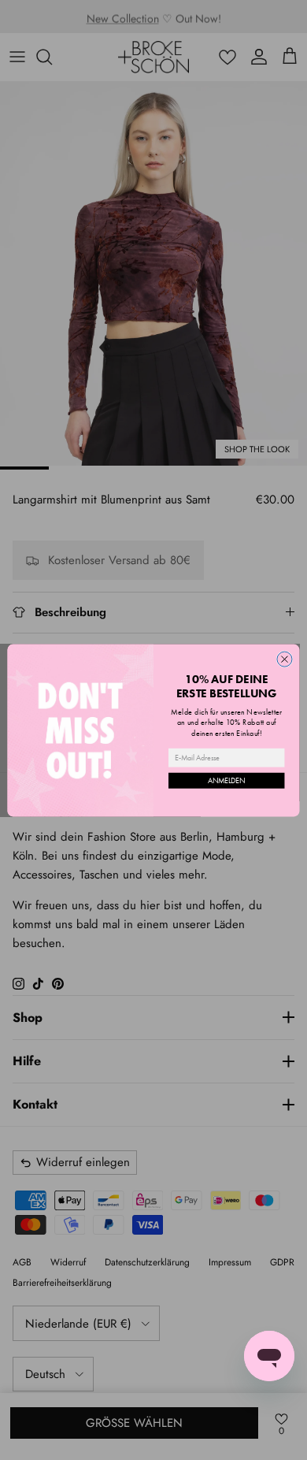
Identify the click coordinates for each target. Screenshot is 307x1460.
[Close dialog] (284, 659)
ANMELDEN (226, 780)
